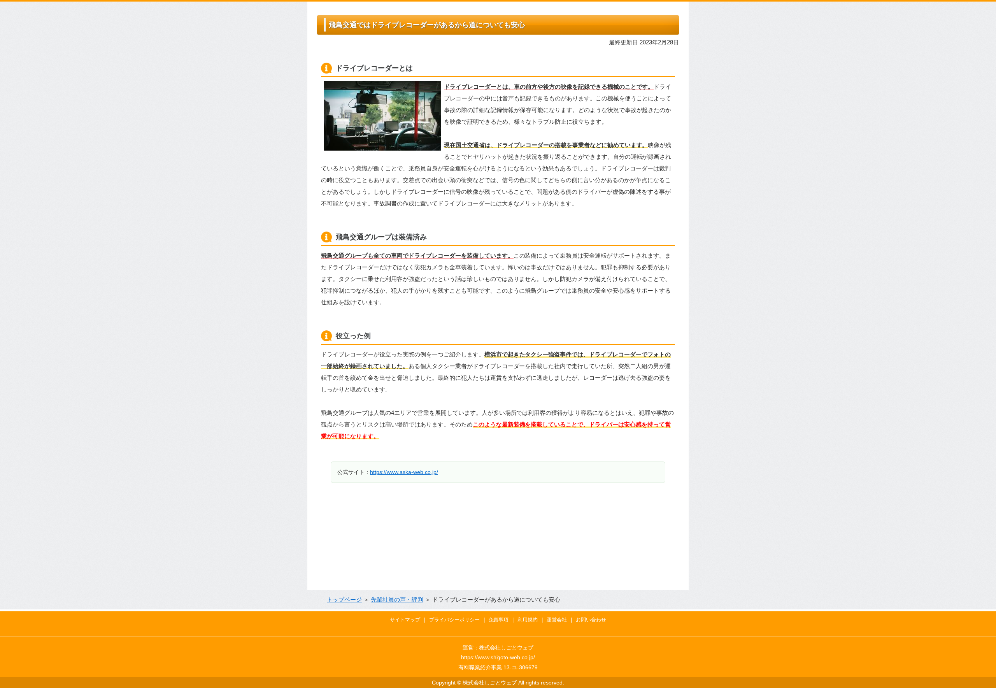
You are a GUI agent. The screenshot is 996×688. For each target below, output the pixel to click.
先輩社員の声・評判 (397, 599)
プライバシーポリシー (454, 620)
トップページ (344, 599)
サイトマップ (405, 620)
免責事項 (499, 620)
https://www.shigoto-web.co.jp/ (498, 657)
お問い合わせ (591, 620)
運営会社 (557, 620)
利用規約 (527, 620)
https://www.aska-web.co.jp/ (404, 472)
